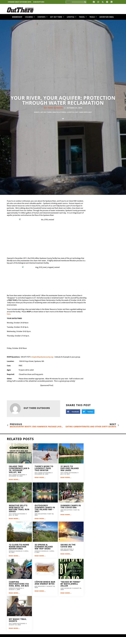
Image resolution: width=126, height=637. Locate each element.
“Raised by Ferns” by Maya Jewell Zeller (71, 583)
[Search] (85, 1)
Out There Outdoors (53, 108)
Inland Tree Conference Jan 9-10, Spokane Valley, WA (19, 469)
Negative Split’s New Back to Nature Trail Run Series (19, 508)
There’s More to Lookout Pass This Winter (44, 468)
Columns (29, 17)
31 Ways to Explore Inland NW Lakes (70, 468)
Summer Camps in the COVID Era (71, 506)
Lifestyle (70, 17)
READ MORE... (14, 479)
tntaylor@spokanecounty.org (42, 357)
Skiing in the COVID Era (68, 545)
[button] (73, 411)
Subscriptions (38, 2)
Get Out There (56, 17)
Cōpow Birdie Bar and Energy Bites (45, 582)
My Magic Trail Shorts (17, 620)
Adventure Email (106, 17)
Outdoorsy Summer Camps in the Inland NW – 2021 (45, 508)
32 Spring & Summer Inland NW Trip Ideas (44, 546)
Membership (17, 17)
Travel (82, 17)
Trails (92, 17)
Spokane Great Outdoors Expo (19, 2)
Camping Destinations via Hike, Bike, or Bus (19, 583)
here (8, 314)
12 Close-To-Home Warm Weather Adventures (19, 546)
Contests (41, 17)
